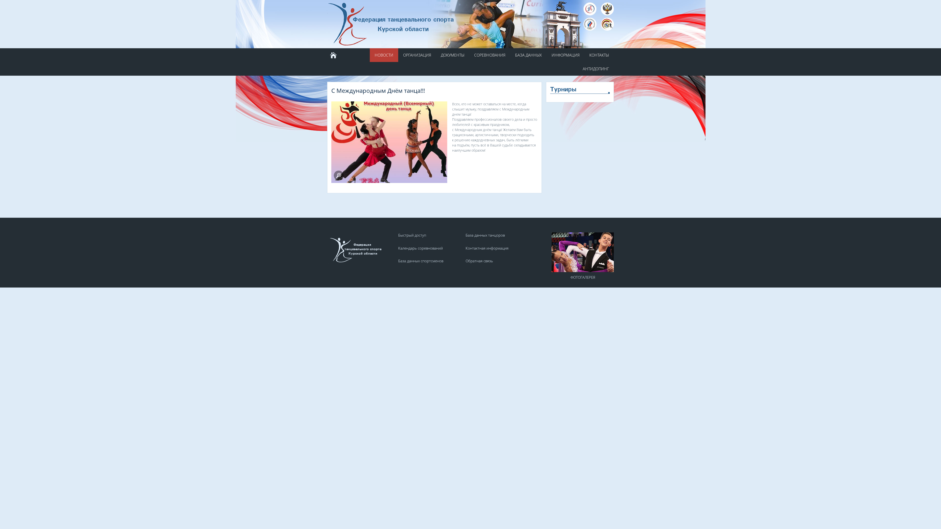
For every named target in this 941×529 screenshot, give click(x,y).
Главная (333, 55)
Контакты (599, 55)
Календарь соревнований (420, 248)
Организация (417, 55)
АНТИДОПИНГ (596, 69)
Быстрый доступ (412, 235)
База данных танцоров (485, 235)
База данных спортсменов (420, 260)
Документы (452, 55)
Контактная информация (487, 248)
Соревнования (489, 55)
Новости (384, 55)
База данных (528, 55)
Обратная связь (479, 260)
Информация (566, 55)
